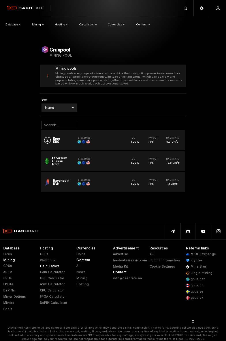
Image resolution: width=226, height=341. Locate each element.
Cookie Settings (162, 266)
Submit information (165, 260)
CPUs (7, 278)
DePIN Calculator (53, 303)
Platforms (47, 260)
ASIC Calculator (52, 284)
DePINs (9, 290)
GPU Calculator (52, 278)
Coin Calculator (52, 272)
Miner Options (14, 296)
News (80, 272)
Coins (80, 254)
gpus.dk (196, 297)
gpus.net (197, 279)
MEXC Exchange (203, 254)
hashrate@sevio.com (130, 260)
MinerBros (198, 266)
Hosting (82, 284)
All (78, 266)
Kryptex (196, 260)
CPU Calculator (52, 290)
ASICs (7, 272)
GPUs (7, 254)
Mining (81, 278)
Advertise (120, 254)
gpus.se (196, 291)
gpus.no (196, 285)
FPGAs (8, 284)
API (152, 254)
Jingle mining (201, 273)
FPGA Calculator (53, 296)
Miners (8, 303)
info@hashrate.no (127, 278)
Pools (7, 309)
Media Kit (120, 266)
